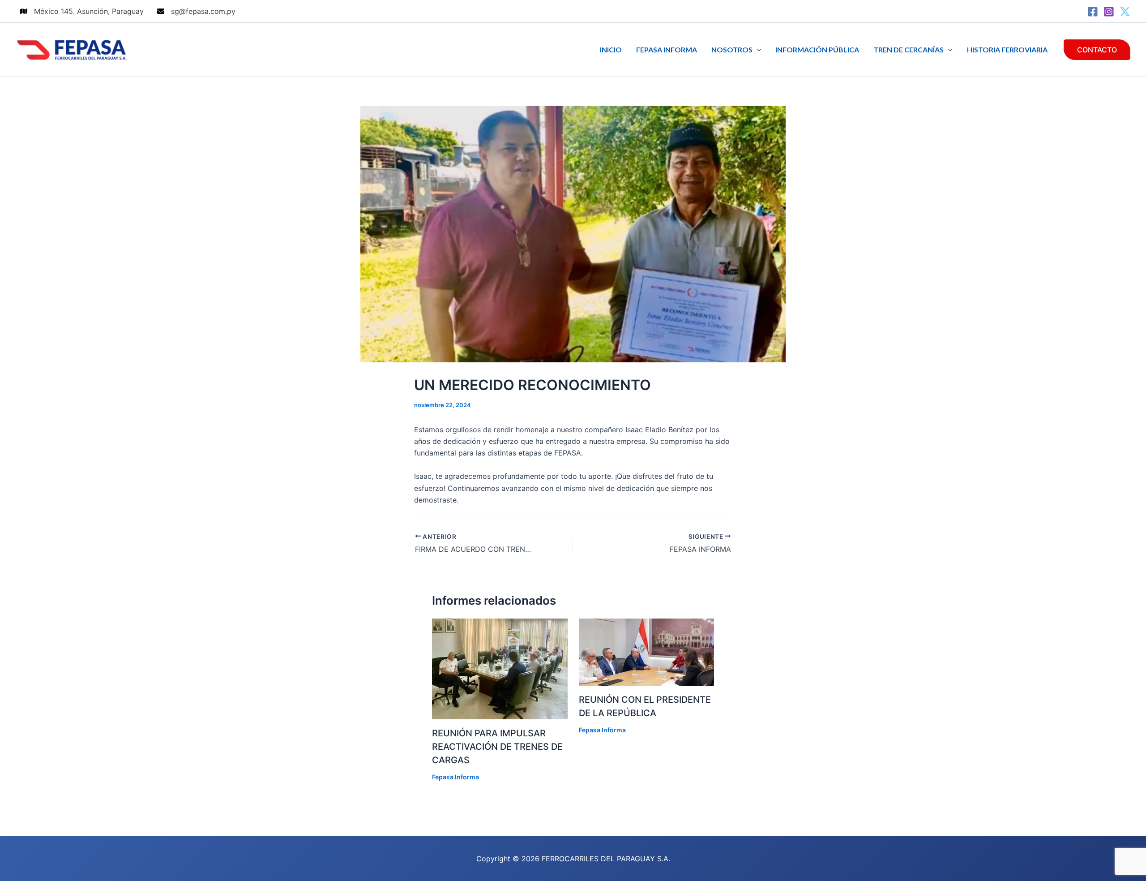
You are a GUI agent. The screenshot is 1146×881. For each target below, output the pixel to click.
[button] (757, 50)
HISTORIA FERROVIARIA (1007, 49)
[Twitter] (1125, 11)
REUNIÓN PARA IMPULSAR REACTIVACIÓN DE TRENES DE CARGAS (497, 746)
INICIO (611, 49)
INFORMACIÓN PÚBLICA (817, 49)
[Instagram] (1108, 11)
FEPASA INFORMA (666, 49)
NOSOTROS (732, 49)
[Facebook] (1092, 11)
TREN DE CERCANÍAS (908, 49)
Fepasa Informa (455, 777)
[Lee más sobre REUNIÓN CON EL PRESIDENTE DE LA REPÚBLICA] (646, 651)
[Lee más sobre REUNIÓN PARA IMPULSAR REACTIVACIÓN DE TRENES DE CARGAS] (500, 668)
